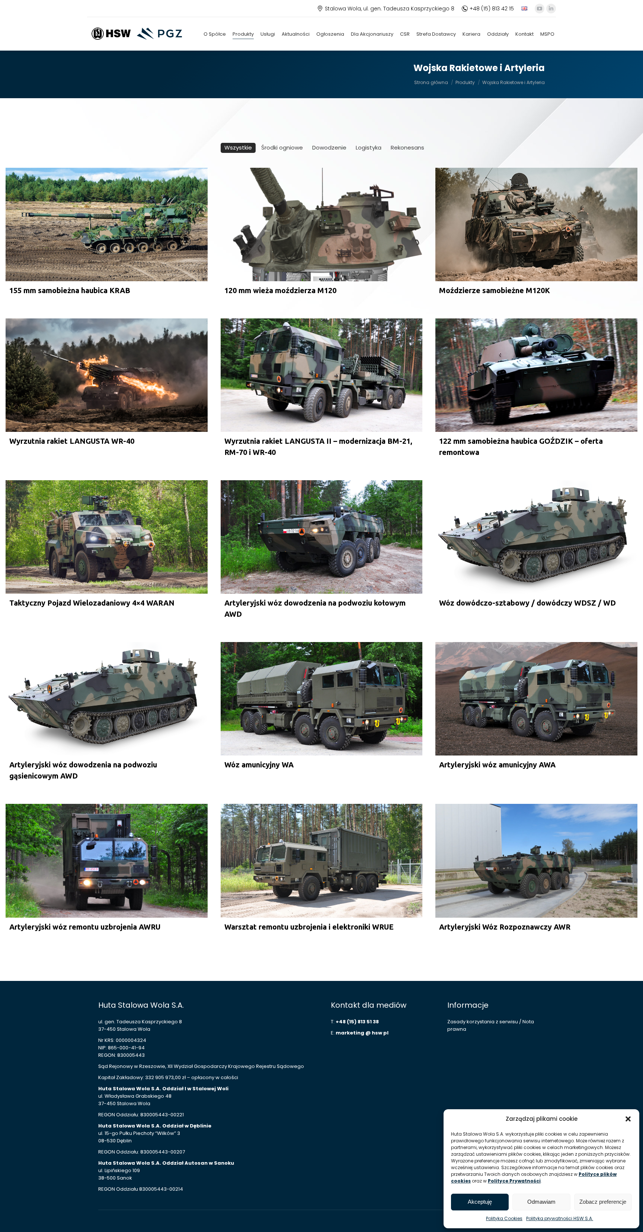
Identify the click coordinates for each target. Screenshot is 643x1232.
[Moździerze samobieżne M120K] (536, 224)
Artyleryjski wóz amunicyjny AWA (497, 764)
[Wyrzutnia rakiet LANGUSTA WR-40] (107, 375)
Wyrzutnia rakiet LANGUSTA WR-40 (71, 441)
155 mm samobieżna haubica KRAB (69, 290)
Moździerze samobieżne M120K (494, 290)
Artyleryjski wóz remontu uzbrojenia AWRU (84, 927)
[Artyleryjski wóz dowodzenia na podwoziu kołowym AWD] (322, 537)
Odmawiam (541, 1202)
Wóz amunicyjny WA (259, 764)
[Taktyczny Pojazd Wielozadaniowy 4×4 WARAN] (107, 537)
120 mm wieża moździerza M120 (280, 290)
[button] (628, 1119)
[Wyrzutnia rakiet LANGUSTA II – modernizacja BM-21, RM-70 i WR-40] (322, 375)
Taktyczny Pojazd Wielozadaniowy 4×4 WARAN (92, 603)
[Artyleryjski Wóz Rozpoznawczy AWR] (536, 860)
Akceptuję (480, 1202)
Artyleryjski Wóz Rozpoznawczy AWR (504, 927)
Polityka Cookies (504, 1218)
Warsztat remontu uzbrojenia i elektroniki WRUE (309, 927)
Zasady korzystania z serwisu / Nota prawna (490, 1025)
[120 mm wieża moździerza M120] (322, 224)
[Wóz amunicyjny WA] (322, 698)
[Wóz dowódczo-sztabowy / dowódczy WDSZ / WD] (536, 537)
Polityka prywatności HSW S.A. (559, 1218)
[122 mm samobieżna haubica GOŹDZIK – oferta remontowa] (536, 375)
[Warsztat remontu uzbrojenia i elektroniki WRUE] (322, 860)
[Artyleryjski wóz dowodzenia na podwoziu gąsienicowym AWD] (107, 698)
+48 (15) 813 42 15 (492, 8)
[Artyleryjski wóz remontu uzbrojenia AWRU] (107, 860)
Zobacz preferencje (602, 1202)
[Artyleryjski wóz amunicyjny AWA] (536, 698)
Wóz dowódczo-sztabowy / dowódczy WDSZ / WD (527, 603)
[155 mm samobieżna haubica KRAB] (107, 224)
